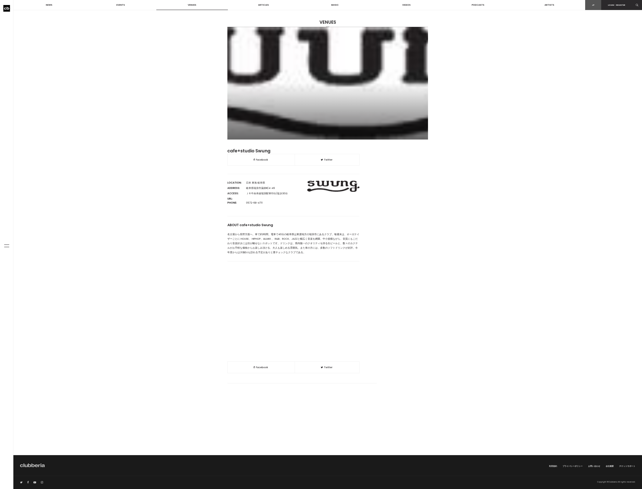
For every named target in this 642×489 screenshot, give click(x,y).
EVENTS (120, 5)
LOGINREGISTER (616, 5)
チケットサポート (627, 466)
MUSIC (335, 5)
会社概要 (610, 466)
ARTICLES (263, 5)
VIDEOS (406, 5)
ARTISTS (549, 5)
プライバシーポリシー (573, 466)
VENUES (192, 5)
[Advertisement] (327, 426)
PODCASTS (478, 5)
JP (593, 5)
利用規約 (553, 466)
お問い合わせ (594, 466)
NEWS (49, 5)
